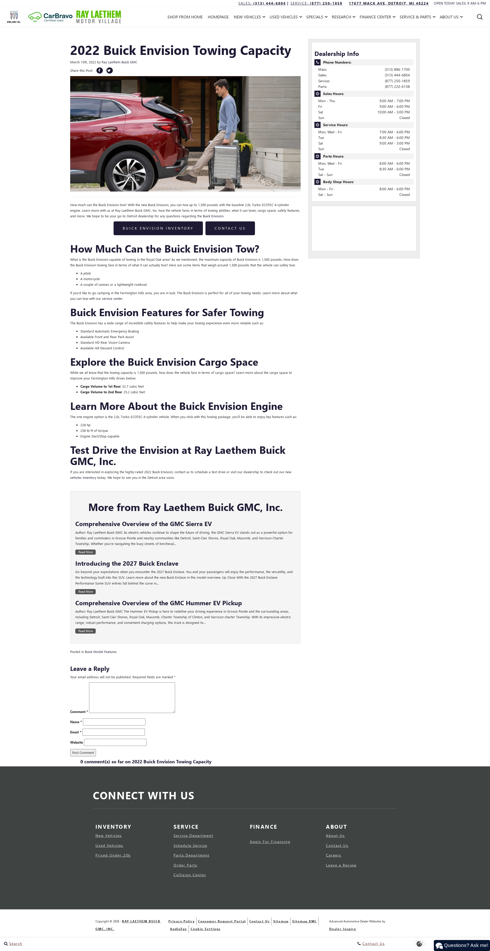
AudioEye (178, 929)
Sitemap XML (304, 921)
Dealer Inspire (342, 929)
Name (76, 722)
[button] (480, 17)
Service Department (193, 835)
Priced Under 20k (113, 855)
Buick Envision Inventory (158, 228)
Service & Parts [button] (415, 17)
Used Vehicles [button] (283, 17)
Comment (79, 711)
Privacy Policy (181, 921)
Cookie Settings (205, 929)
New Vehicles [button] (247, 17)
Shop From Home (185, 16)
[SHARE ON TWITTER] (109, 70)
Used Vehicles (109, 845)
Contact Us (230, 228)
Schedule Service (190, 845)
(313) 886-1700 (397, 69)
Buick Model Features (101, 651)
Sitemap (281, 921)
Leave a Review (341, 865)
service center (112, 298)
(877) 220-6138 (397, 86)
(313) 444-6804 (397, 75)
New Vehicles (108, 835)
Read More (85, 552)
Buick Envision (213, 216)
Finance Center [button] (375, 17)
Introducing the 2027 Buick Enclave (126, 563)
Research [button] (341, 17)
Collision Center (190, 875)
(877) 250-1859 (397, 80)
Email (75, 732)
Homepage (218, 16)
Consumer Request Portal (222, 921)
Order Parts (185, 865)
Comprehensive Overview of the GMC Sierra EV (143, 523)
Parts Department (192, 855)
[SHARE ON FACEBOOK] (99, 70)
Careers (333, 855)
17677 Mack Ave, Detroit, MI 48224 (389, 3)
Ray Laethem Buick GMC (119, 62)
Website (76, 742)
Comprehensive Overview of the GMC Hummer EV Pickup (158, 603)
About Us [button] (449, 17)
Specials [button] (314, 17)
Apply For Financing (270, 841)
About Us (335, 835)
